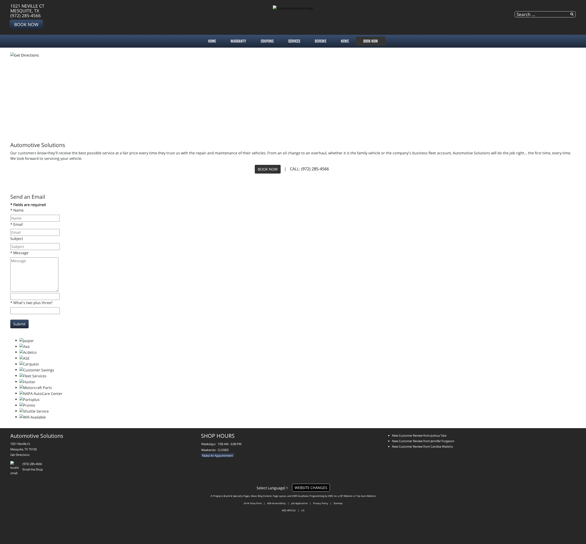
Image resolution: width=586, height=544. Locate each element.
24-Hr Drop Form (253, 503)
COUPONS (267, 41)
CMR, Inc (332, 496)
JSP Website (346, 496)
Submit (19, 323)
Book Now (26, 24)
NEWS (345, 41)
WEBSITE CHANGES (311, 487)
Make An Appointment (217, 456)
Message (19, 252)
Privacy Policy (320, 503)
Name (17, 210)
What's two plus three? (31, 302)
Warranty (238, 41)
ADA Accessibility (276, 503)
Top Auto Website (366, 496)
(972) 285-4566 (25, 15)
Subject (16, 238)
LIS (302, 510)
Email (16, 224)
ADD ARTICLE (289, 510)
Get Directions (20, 455)
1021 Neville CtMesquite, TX (27, 8)
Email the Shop (32, 469)
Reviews (320, 41)
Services (294, 41)
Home (212, 41)
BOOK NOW (268, 169)
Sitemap (338, 503)
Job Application (299, 503)
